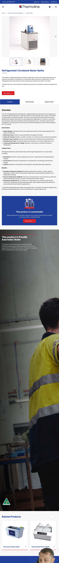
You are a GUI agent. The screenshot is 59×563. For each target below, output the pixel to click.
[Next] (55, 36)
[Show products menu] (3, 7)
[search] (56, 7)
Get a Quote (28, 221)
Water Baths (29, 13)
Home (3, 13)
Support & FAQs (49, 102)
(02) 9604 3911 (11, 2)
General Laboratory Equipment (15, 13)
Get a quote (7, 93)
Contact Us (54, 2)
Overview (9, 102)
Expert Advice (45, 2)
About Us (36, 2)
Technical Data (29, 102)
